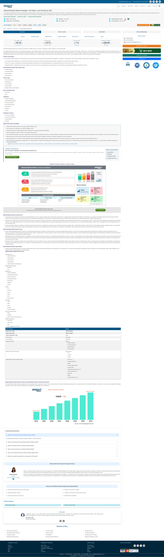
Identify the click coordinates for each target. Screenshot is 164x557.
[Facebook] (150, 2)
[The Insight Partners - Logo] (8, 6)
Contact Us (155, 6)
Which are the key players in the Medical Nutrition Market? (20, 449)
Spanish (44, 25)
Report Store (130, 6)
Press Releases (90, 545)
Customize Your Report (142, 55)
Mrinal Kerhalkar (13, 474)
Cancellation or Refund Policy (47, 548)
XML (9, 551)
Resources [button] (142, 6)
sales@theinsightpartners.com (125, 1)
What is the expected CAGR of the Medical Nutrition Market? (20, 435)
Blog (88, 550)
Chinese (35, 25)
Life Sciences (16, 28)
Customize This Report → (12, 157)
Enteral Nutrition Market (10, 505)
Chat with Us (142, 58)
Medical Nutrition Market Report (26, 28)
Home (118, 6)
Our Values (43, 551)
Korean (15, 25)
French (30, 25)
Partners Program (90, 546)
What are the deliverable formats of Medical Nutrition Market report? (22, 452)
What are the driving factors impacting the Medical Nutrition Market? (22, 442)
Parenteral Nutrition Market (69, 505)
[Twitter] (153, 2)
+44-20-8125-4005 (144, 1)
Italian (40, 25)
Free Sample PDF (100, 209)
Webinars (89, 548)
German (19, 25)
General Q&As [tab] (102, 31)
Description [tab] (22, 31)
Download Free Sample (143, 25)
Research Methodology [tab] (142, 31)
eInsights (149, 6)
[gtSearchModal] (159, 6)
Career (9, 548)
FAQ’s (42, 550)
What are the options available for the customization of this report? (22, 456)
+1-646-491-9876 (136, 1)
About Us (10, 545)
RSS (9, 550)
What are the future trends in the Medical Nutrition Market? (20, 445)
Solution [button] (136, 6)
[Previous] (55, 521)
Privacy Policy (44, 545)
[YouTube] (160, 2)
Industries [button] (123, 6)
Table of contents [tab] (62, 31)
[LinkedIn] (157, 2)
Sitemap (89, 551)
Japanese (25, 25)
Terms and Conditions (45, 546)
